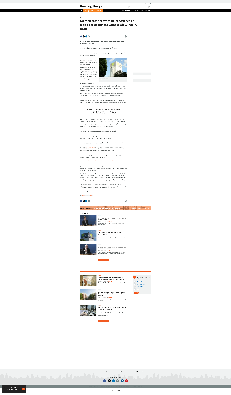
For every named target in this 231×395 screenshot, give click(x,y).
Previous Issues (85, 371)
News (81, 17)
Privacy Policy (122, 386)
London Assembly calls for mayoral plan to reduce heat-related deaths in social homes (111, 278)
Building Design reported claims (92, 167)
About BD (128, 386)
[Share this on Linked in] (86, 36)
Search (150, 7)
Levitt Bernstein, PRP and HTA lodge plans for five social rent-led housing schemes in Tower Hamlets (111, 293)
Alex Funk (110, 281)
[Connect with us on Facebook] (104, 380)
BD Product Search (141, 371)
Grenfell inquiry (89, 195)
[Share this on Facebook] (81, 36)
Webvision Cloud (118, 390)
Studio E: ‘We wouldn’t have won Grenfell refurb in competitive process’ (112, 248)
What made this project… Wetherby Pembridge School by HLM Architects (112, 308)
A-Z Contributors (123, 371)
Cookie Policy (114, 386)
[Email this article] (89, 36)
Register (137, 3)
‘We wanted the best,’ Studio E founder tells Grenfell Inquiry (111, 233)
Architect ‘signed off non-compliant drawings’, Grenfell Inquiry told (102, 161)
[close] (126, 34)
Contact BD (133, 386)
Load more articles (103, 259)
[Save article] (126, 36)
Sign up (136, 292)
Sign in (111, 34)
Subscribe (143, 3)
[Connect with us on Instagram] (122, 380)
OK (23, 388)
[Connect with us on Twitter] (109, 380)
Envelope (83, 195)
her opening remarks (90, 147)
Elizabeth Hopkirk (84, 32)
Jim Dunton (110, 221)
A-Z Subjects (104, 371)
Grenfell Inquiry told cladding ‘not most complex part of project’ (112, 219)
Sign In (147, 3)
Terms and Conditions (105, 386)
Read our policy (14, 389)
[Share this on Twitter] (84, 36)
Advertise (140, 386)
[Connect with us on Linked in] (113, 380)
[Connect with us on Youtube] (126, 380)
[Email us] (117, 380)
